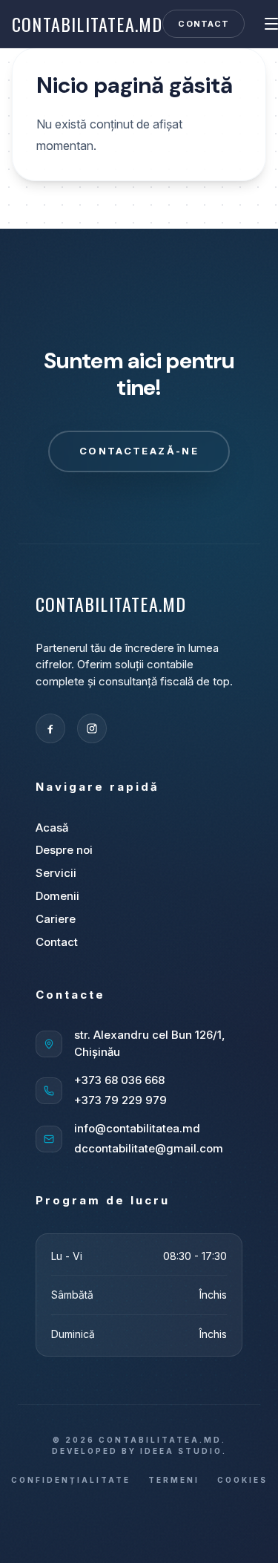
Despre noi (64, 850)
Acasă (52, 827)
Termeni (173, 1479)
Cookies (242, 1479)
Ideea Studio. (183, 1450)
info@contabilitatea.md (137, 1128)
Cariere (56, 919)
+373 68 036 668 (119, 1080)
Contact (203, 24)
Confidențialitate (70, 1479)
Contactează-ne (139, 451)
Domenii (57, 896)
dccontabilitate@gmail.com (148, 1148)
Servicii (56, 873)
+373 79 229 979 (120, 1100)
